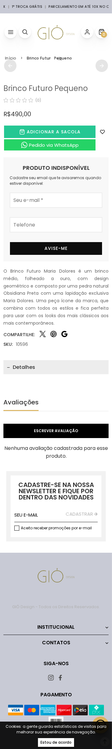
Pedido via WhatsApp (54, 145)
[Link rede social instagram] (51, 677)
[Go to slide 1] (52, 58)
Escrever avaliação (56, 430)
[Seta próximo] (102, 66)
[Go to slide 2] (59, 58)
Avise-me (56, 248)
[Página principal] (56, 32)
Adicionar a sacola (54, 132)
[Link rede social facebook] (61, 677)
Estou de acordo (56, 742)
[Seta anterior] (10, 66)
